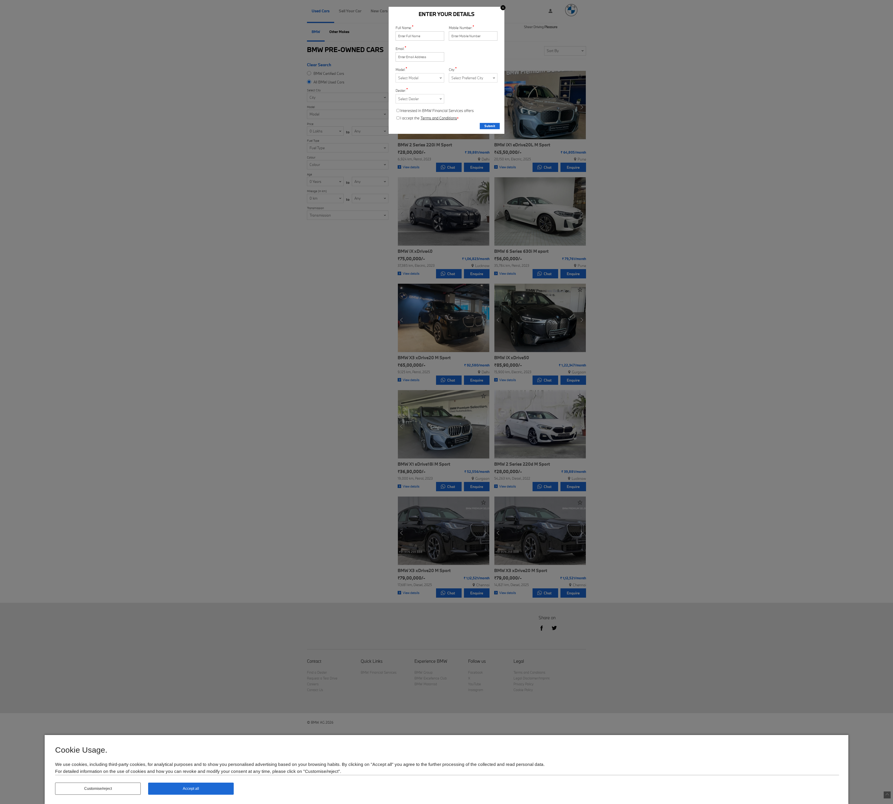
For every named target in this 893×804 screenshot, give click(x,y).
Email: (400, 48)
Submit (489, 126)
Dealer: (401, 90)
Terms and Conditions (438, 118)
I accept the (429, 118)
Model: (401, 69)
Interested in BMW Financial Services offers (437, 110)
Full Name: (404, 28)
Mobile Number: (461, 28)
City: (452, 69)
